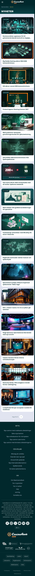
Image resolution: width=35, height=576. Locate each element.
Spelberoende (17, 466)
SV (16, 527)
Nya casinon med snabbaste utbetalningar (17, 430)
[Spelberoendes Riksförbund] (26, 543)
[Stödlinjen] (9, 548)
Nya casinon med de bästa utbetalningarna (17, 442)
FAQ (17, 489)
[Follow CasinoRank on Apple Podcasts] (27, 523)
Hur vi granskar (17, 483)
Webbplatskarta (17, 573)
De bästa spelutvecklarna (17, 469)
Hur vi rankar (17, 486)
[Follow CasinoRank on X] (15, 523)
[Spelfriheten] (20, 548)
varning (17, 492)
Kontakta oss (17, 495)
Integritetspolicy (16, 570)
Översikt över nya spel (17, 457)
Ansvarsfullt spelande (17, 460)
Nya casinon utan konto (17, 439)
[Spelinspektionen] (4, 543)
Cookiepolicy (7, 570)
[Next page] (21, 416)
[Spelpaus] (13, 543)
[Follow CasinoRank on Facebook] (7, 523)
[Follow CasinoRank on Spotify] (23, 523)
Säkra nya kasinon (17, 433)
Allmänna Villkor (27, 570)
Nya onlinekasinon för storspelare (17, 436)
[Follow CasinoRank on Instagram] (11, 523)
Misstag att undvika (17, 454)
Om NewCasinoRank (17, 480)
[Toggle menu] (2, 2)
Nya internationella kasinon (17, 463)
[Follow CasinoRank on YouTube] (19, 523)
